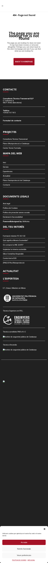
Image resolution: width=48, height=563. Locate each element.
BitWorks (26, 221)
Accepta (24, 542)
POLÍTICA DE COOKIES (19, 560)
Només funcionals (24, 549)
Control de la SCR (9, 258)
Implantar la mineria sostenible (14, 249)
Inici (4, 162)
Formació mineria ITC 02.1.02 (14, 236)
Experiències (7, 171)
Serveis (6, 167)
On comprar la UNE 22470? (13, 245)
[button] (44, 529)
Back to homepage (24, 62)
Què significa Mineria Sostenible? (15, 240)
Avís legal (6, 204)
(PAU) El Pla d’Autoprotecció (13, 263)
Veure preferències (24, 555)
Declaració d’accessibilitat (13, 217)
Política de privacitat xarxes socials (16, 212)
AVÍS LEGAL (31, 560)
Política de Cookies (10, 208)
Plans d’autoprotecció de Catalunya (16, 180)
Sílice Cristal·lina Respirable (13, 254)
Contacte (6, 185)
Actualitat (6, 176)
